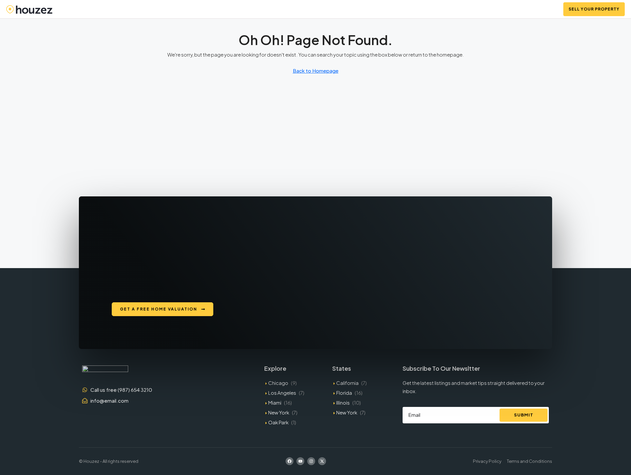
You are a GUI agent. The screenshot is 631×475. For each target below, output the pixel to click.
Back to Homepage (316, 70)
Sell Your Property (594, 9)
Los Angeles (282, 392)
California (347, 383)
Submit (523, 414)
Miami (274, 402)
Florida (344, 392)
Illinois (343, 402)
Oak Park (278, 422)
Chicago (278, 383)
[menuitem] (550, 9)
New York (278, 412)
